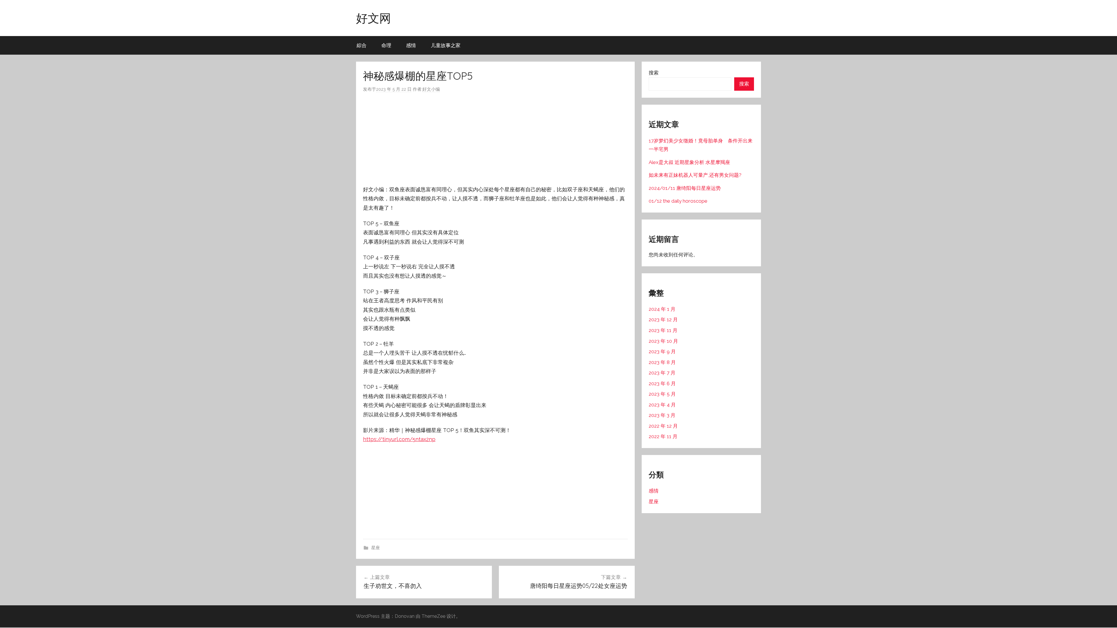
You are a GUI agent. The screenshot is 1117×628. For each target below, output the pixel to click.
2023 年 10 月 (663, 341)
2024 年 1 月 (662, 309)
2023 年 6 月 (662, 383)
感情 (411, 45)
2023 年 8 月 (662, 362)
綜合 (362, 45)
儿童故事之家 (445, 45)
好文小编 (431, 89)
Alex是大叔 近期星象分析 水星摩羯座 (689, 162)
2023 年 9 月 (662, 351)
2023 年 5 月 (662, 394)
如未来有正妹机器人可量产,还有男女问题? (695, 175)
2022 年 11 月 (663, 436)
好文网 (373, 18)
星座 (375, 547)
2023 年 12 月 (663, 319)
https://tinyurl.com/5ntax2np (399, 439)
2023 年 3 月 (662, 415)
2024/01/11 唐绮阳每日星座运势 (685, 188)
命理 (386, 45)
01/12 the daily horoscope (678, 201)
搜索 (654, 73)
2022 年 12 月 (663, 426)
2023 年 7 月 (662, 373)
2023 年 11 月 (663, 330)
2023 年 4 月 (662, 405)
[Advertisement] (495, 139)
